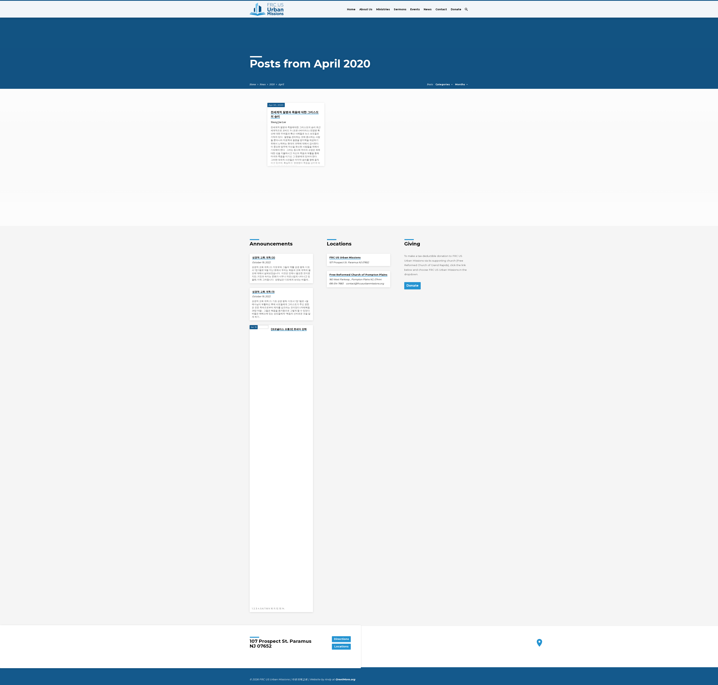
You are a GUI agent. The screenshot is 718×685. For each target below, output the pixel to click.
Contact (441, 9)
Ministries (383, 9)
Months (460, 84)
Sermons (400, 9)
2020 (272, 84)
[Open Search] (466, 9)
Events (415, 9)
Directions (341, 639)
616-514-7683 (336, 283)
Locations (341, 646)
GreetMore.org (345, 679)
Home (351, 9)
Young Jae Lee (278, 122)
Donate (456, 9)
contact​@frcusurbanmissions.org (365, 283)
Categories (443, 84)
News (428, 9)
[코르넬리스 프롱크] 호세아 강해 (289, 329)
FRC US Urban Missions (345, 257)
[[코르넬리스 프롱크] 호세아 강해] (259, 465)
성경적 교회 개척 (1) (263, 291)
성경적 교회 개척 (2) (263, 257)
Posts (430, 84)
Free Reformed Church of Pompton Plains (358, 274)
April (281, 84)
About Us (365, 9)
